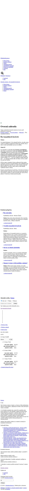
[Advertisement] (14, 107)
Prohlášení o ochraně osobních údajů (14, 488)
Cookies (24, 488)
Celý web (4, 301)
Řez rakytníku (7, 213)
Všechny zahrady (5, 327)
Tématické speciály (7, 64)
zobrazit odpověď (7, 223)
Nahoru (2, 400)
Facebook (5, 68)
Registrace (7, 58)
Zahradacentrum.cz (9, 477)
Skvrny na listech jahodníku (11, 247)
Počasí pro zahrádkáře (8, 67)
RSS (4, 69)
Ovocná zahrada (14, 132)
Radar (12, 298)
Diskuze (15, 301)
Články (5, 63)
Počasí (4, 90)
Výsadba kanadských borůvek (12, 226)
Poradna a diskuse (7, 62)
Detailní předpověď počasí (7, 367)
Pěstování (21, 132)
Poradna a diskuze (5, 132)
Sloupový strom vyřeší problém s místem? (15, 263)
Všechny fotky (4, 324)
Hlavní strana (6, 60)
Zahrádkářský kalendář (8, 65)
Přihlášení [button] (3, 58)
